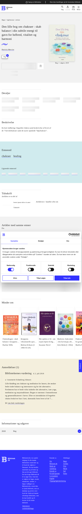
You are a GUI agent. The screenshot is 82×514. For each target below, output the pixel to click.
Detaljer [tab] (41, 241)
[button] (41, 431)
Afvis (15, 278)
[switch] (31, 269)
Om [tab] (67, 241)
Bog (5, 57)
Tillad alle (66, 278)
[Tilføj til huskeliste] (41, 66)
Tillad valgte (41, 278)
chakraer (6, 156)
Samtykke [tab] (14, 241)
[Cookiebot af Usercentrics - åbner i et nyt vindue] (70, 234)
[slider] (62, 44)
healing (17, 156)
